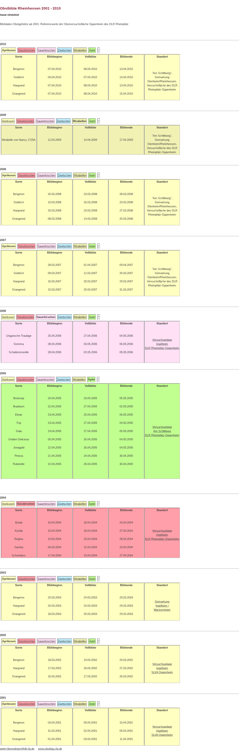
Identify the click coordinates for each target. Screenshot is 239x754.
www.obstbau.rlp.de (50, 748)
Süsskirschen (26, 50)
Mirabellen (80, 50)
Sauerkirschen (46, 50)
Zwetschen (64, 50)
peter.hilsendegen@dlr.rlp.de (17, 748)
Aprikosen (8, 121)
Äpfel (92, 50)
